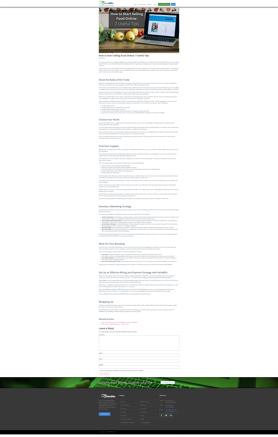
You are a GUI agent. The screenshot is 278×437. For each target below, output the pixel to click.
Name (101, 353)
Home (135, 4)
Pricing (155, 4)
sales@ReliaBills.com (171, 410)
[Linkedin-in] (171, 415)
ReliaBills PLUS (117, 291)
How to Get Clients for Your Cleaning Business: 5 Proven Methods (119, 322)
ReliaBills (127, 277)
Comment (102, 334)
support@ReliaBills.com (171, 411)
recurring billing (130, 286)
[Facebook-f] (161, 415)
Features (149, 4)
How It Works (142, 4)
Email (101, 358)
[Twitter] (166, 415)
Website (101, 364)
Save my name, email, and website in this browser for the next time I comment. (121, 370)
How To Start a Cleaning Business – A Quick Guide (115, 324)
